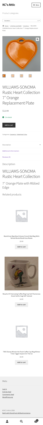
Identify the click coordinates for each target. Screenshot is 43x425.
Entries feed (6, 392)
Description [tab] (6, 145)
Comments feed (8, 394)
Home (6, 26)
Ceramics (26, 26)
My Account (7, 421)
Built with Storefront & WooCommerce (16, 413)
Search (21, 421)
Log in (4, 389)
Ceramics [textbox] (21, 21)
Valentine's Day (22, 134)
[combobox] (21, 20)
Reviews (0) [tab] (6, 157)
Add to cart (9, 125)
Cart (33, 419)
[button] (37, 39)
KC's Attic (8, 5)
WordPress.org (7, 397)
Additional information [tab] (10, 151)
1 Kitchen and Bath (16, 26)
